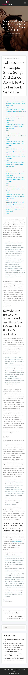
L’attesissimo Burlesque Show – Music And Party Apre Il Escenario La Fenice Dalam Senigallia (15, 196)
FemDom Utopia (16, 669)
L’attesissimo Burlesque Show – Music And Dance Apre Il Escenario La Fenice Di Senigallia (15, 156)
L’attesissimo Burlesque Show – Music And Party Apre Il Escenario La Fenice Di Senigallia (16, 135)
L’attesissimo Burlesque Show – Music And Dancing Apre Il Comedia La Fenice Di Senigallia (15, 143)
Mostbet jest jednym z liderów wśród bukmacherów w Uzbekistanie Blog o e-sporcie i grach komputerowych (14, 645)
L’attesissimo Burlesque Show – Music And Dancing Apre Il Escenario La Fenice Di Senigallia (16, 111)
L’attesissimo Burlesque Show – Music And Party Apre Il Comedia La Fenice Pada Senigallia (15, 173)
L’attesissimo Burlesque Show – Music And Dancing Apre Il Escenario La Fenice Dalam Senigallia (16, 151)
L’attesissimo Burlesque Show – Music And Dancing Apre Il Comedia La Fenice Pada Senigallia (15, 204)
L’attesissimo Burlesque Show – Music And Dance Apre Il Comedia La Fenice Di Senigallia (16, 188)
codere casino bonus (17, 541)
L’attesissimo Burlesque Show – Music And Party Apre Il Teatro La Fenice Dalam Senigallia (15, 118)
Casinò (7, 107)
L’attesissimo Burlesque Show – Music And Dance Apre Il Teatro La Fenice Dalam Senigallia (15, 126)
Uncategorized (8, 601)
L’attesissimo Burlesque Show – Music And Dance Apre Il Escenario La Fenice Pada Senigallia (15, 103)
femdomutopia (8, 58)
